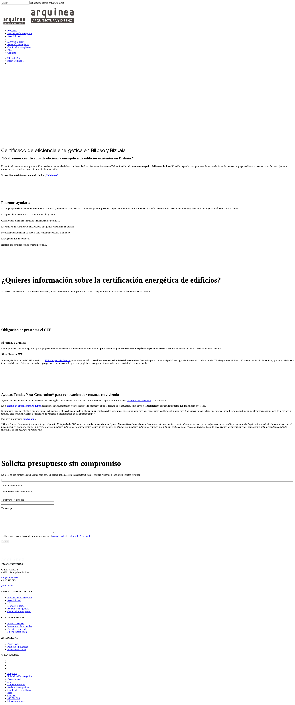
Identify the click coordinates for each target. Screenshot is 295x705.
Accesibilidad (14, 36)
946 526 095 (13, 58)
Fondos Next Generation (139, 400)
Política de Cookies (16, 649)
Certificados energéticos (19, 47)
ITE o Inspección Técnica (57, 360)
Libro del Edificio (16, 41)
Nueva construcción (17, 632)
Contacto (11, 52)
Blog (9, 50)
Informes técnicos (15, 623)
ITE (9, 39)
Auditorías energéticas (18, 44)
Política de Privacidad (79, 536)
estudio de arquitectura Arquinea (24, 405)
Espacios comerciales (17, 629)
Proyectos (12, 30)
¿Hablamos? (51, 175)
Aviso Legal (58, 536)
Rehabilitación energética (19, 33)
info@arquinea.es (15, 60)
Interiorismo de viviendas (19, 626)
